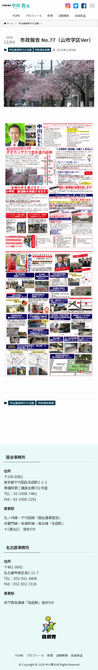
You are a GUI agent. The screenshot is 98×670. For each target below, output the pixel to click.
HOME (19, 655)
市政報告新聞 (42, 49)
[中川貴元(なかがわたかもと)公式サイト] (17, 5)
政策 (50, 655)
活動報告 (62, 655)
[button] (92, 5)
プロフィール (35, 655)
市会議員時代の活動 (20, 49)
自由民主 (77, 655)
